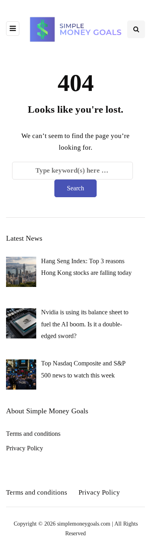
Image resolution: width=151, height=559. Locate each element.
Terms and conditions (33, 433)
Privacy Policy (24, 448)
